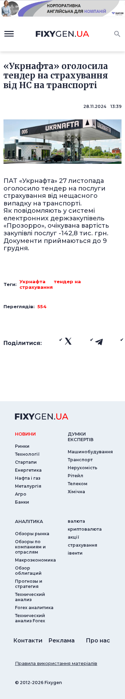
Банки (22, 502)
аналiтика (29, 521)
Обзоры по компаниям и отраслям (30, 547)
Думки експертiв (80, 436)
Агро (20, 494)
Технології (27, 454)
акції (73, 537)
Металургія (28, 486)
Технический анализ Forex (30, 618)
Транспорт (80, 459)
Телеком (78, 483)
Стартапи (26, 462)
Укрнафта (32, 281)
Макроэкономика (35, 560)
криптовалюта (85, 529)
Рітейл (75, 475)
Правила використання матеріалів (56, 663)
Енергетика (28, 470)
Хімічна (76, 491)
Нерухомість (82, 467)
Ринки (22, 446)
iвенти (75, 553)
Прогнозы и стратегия (28, 584)
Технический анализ (30, 597)
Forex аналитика (34, 607)
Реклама (61, 640)
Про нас (98, 640)
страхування (82, 545)
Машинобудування (90, 451)
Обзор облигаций (28, 570)
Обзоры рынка (32, 533)
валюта (76, 521)
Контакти (27, 640)
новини (25, 434)
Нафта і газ (27, 478)
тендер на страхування (50, 284)
